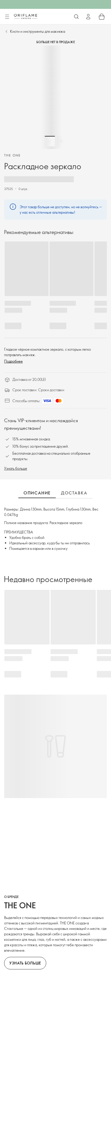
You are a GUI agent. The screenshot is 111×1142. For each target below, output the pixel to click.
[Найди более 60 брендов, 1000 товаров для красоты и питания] (76, 17)
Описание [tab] (37, 493)
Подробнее (13, 361)
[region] (55, 97)
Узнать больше (15, 468)
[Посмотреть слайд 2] (61, 141)
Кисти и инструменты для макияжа (37, 31)
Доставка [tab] (74, 493)
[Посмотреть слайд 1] (50, 141)
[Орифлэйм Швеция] (25, 16)
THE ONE (12, 155)
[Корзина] (101, 16)
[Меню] (7, 17)
